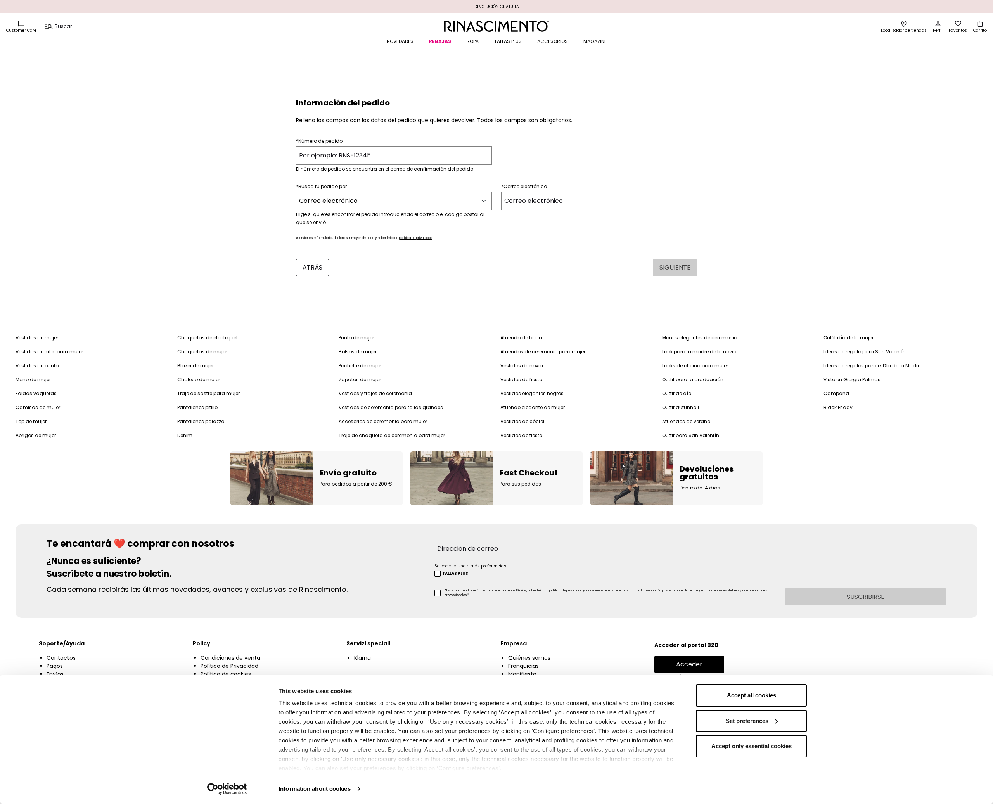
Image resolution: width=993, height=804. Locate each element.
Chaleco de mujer (198, 379)
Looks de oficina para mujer (695, 365)
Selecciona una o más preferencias (470, 566)
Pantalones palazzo (200, 421)
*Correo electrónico (524, 186)
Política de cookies (226, 674)
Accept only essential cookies (751, 746)
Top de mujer (31, 421)
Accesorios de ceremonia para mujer (383, 421)
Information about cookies (315, 788)
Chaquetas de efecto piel (207, 337)
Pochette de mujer (360, 365)
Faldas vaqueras (36, 393)
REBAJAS (440, 41)
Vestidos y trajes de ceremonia (375, 393)
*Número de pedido (319, 141)
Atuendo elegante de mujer (532, 407)
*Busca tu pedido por (321, 186)
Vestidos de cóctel (522, 421)
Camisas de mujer (38, 407)
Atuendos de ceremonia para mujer (542, 351)
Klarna (362, 658)
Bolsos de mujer (358, 351)
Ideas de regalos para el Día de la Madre (871, 365)
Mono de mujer (33, 379)
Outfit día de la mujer (848, 337)
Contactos (61, 658)
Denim (184, 435)
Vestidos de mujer (37, 337)
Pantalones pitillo (197, 407)
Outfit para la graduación (692, 379)
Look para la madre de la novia (699, 351)
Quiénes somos (529, 658)
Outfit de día (677, 393)
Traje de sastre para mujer (208, 393)
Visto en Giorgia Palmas (852, 379)
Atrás (312, 267)
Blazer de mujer (195, 365)
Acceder (689, 664)
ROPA (473, 41)
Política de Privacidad (229, 666)
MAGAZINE (595, 41)
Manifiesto (522, 674)
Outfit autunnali (680, 407)
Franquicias (523, 666)
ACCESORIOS (552, 41)
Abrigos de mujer (36, 435)
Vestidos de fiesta (521, 379)
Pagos (55, 666)
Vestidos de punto (37, 365)
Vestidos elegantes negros (532, 393)
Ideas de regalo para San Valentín (864, 351)
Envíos (55, 674)
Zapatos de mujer (360, 379)
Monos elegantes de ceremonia (699, 337)
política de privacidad (415, 238)
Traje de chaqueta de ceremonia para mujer (392, 435)
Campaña (836, 393)
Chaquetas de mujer (202, 351)
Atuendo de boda (521, 337)
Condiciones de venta (230, 658)
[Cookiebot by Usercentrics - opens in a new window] (227, 789)
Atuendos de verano (686, 421)
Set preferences (747, 721)
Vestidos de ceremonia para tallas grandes (391, 407)
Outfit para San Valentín (690, 435)
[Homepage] (496, 26)
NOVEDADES (400, 41)
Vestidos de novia (521, 365)
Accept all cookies (751, 695)
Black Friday (838, 407)
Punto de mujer (356, 337)
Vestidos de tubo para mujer (49, 351)
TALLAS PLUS (508, 41)
